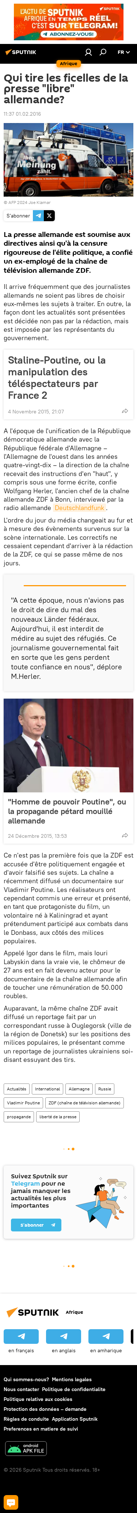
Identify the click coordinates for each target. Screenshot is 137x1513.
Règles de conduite (26, 1419)
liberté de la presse (57, 1116)
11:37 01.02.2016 (22, 114)
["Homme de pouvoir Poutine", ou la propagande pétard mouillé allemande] (68, 745)
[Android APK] (26, 1449)
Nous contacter (21, 1389)
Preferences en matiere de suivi (41, 1428)
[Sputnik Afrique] (22, 55)
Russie (104, 1089)
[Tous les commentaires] (11, 1502)
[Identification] (88, 52)
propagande (19, 1116)
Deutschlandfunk (79, 507)
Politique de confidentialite (74, 1389)
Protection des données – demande (45, 1409)
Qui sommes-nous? (26, 1379)
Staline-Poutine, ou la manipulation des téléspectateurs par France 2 (57, 377)
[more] (125, 411)
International (47, 1089)
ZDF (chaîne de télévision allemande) (85, 1102)
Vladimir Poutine (23, 1102)
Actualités (16, 1089)
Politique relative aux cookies (38, 1399)
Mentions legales (72, 1379)
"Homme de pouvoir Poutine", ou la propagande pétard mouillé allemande (67, 811)
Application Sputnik (75, 1419)
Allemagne (79, 1089)
